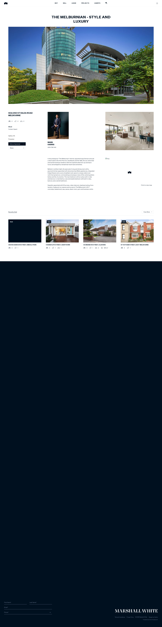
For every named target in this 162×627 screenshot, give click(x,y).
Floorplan (11, 139)
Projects (85, 3)
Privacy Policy (130, 617)
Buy (56, 3)
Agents (97, 3)
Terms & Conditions (120, 617)
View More (146, 212)
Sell (64, 3)
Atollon (156, 617)
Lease (74, 3)
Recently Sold (12, 212)
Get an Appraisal (15, 144)
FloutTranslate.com (154, 619)
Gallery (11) (11, 136)
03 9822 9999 (8, 617)
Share (12, 148)
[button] (129, 173)
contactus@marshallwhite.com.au (14, 619)
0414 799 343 (52, 147)
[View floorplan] (150, 101)
